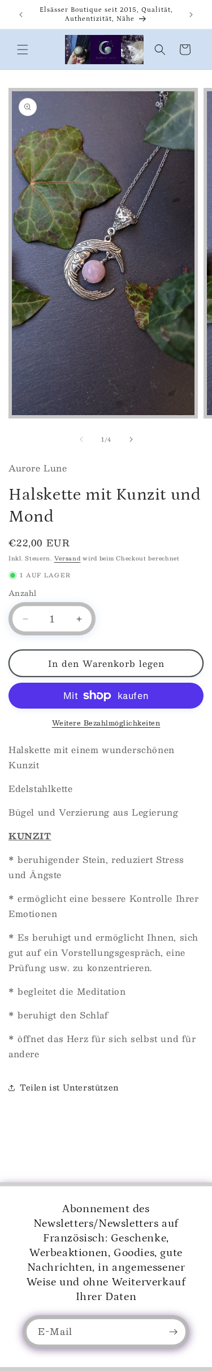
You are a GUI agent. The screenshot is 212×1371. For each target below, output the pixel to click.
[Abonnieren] (173, 1331)
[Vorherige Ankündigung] (20, 14)
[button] (22, 49)
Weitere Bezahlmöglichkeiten (106, 723)
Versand (67, 558)
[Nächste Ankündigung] (191, 14)
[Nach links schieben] (81, 439)
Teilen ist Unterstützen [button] (69, 1087)
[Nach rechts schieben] (131, 439)
